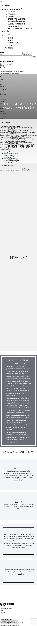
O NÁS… (11, 38)
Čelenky (12, 16)
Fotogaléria (13, 43)
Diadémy (11, 12)
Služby (7, 31)
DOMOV (7, 5)
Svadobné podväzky (17, 21)
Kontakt (12, 40)
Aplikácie (12, 14)
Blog (10, 45)
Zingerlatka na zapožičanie (20, 29)
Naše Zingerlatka (12, 9)
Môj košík (8, 48)
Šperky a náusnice (16, 19)
